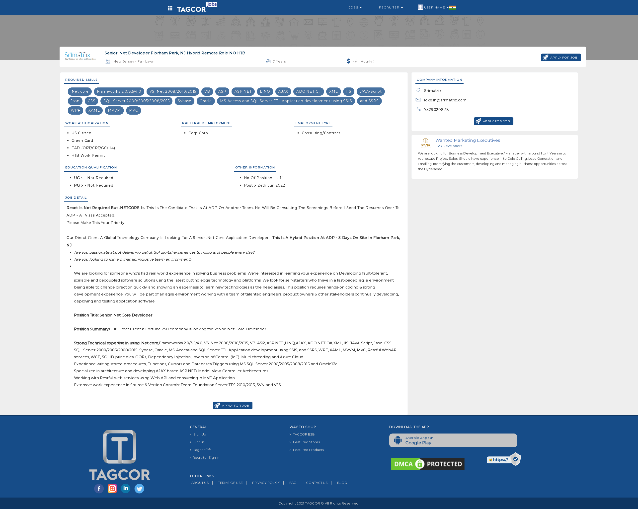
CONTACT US (314, 483)
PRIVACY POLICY (263, 483)
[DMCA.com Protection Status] (427, 463)
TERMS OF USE (227, 483)
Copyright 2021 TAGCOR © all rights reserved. (318, 503)
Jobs (354, 7)
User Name (435, 7)
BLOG (339, 483)
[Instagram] (113, 493)
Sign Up (198, 434)
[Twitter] (140, 493)
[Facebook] (100, 493)
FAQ (290, 483)
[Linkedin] (127, 493)
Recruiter (389, 7)
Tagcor (201, 449)
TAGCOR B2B (303, 434)
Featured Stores (305, 442)
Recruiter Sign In (205, 457)
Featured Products (307, 450)
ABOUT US (199, 483)
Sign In (197, 442)
